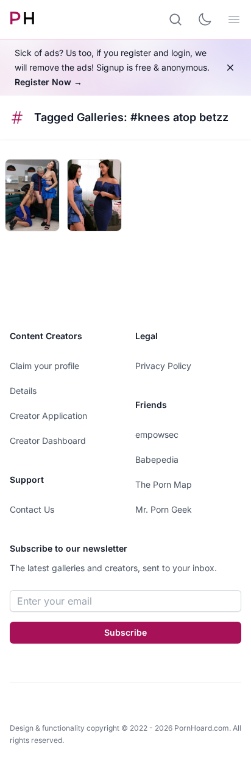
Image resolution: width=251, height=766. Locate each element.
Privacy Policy (163, 365)
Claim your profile (44, 365)
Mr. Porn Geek (163, 509)
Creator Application (48, 415)
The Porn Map (163, 484)
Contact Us (32, 509)
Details (23, 390)
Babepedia (157, 459)
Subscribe (125, 632)
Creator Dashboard (48, 440)
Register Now (48, 82)
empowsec (157, 434)
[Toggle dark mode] (205, 19)
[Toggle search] (175, 19)
